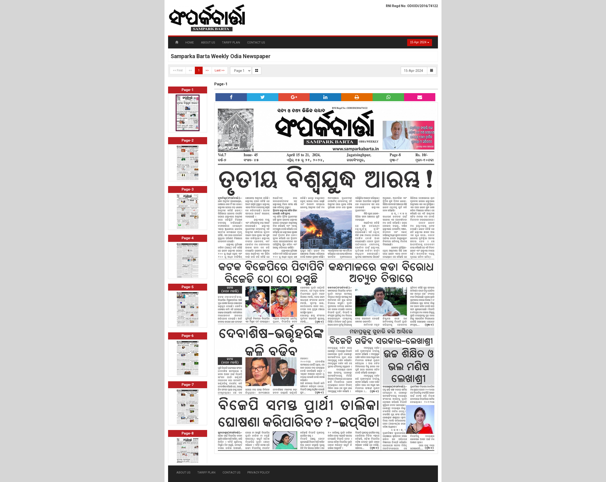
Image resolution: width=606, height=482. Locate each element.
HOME (189, 42)
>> (207, 70)
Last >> (220, 70)
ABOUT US (208, 42)
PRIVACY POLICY (258, 472)
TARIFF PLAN (231, 42)
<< (190, 70)
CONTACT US (256, 42)
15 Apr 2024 (418, 42)
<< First (178, 70)
